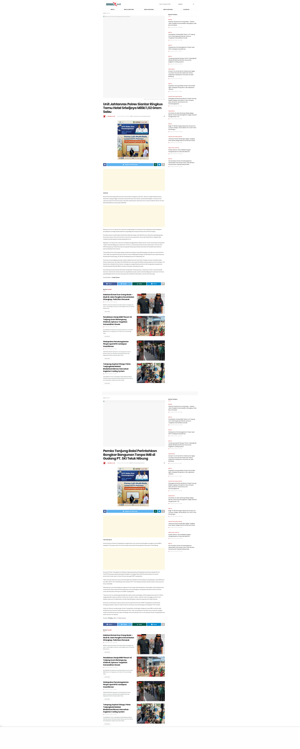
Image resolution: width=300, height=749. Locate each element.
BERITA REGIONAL (168, 9)
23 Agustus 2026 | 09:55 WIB (175, 131)
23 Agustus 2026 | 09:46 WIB (175, 142)
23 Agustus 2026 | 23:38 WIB (110, 302)
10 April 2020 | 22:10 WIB (122, 463)
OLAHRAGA (186, 9)
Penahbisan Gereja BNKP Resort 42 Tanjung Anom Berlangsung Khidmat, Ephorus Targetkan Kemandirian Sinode (117, 320)
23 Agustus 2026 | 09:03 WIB (175, 166)
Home (104, 13)
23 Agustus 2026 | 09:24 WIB (175, 153)
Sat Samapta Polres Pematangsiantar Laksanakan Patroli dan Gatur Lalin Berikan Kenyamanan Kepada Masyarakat (181, 162)
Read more (107, 311)
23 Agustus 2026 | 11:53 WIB (175, 78)
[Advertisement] (134, 180)
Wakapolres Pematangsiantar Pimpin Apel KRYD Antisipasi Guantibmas (116, 344)
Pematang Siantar (145, 116)
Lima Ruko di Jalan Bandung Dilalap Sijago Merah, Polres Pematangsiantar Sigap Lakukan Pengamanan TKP (182, 115)
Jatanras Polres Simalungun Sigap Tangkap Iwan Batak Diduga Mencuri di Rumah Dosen (181, 139)
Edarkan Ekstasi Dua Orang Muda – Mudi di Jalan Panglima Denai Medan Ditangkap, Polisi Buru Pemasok (118, 297)
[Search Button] (193, 4)
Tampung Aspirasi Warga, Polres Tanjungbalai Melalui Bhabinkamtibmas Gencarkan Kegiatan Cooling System (117, 367)
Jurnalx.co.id (111, 116)
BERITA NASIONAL (149, 9)
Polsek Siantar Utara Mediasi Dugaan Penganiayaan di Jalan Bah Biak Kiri (179, 150)
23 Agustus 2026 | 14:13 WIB (110, 349)
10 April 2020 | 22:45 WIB (123, 116)
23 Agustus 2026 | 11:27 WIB (175, 91)
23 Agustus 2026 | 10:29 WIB (175, 118)
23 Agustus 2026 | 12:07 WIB (110, 373)
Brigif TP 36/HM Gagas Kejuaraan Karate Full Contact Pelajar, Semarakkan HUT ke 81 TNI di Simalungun (182, 127)
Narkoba (136, 116)
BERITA (112, 9)
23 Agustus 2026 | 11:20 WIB (175, 106)
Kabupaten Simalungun (175, 96)
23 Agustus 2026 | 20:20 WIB (110, 326)
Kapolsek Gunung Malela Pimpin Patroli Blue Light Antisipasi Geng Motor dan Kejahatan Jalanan (181, 87)
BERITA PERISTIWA (129, 9)
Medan (139, 295)
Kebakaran (171, 69)
